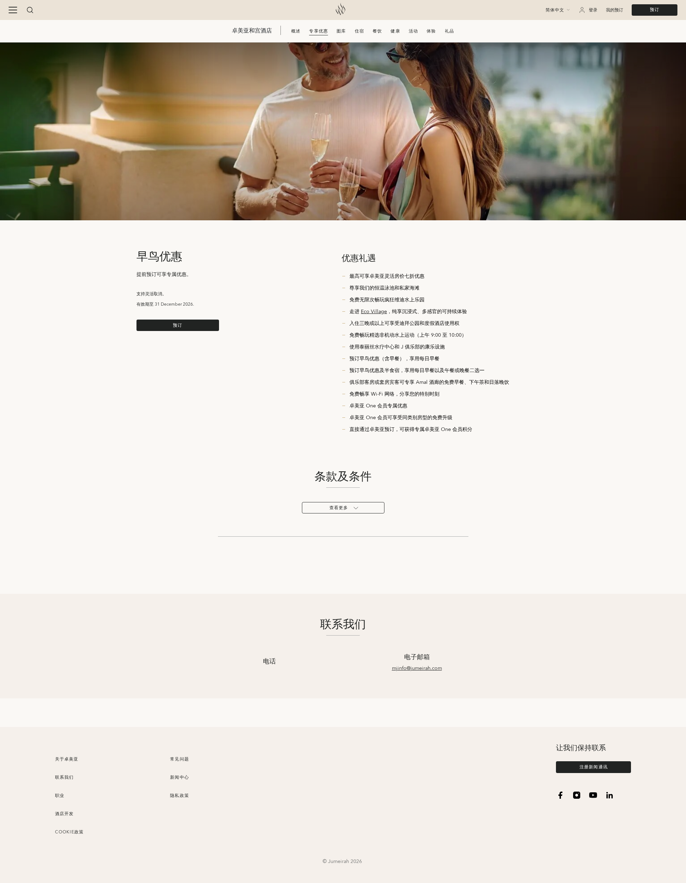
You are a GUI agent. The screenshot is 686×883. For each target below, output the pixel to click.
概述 (295, 31)
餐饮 (377, 31)
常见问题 (179, 759)
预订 (654, 10)
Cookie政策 (69, 832)
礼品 (449, 31)
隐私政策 (179, 795)
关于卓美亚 (67, 759)
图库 (341, 31)
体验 (431, 31)
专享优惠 (318, 31)
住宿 (359, 31)
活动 (413, 31)
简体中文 (555, 10)
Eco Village (374, 311)
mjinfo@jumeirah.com (417, 668)
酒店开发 (64, 814)
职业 (59, 795)
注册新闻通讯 (594, 767)
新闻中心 (179, 777)
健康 (395, 31)
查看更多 (338, 508)
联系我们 (64, 777)
